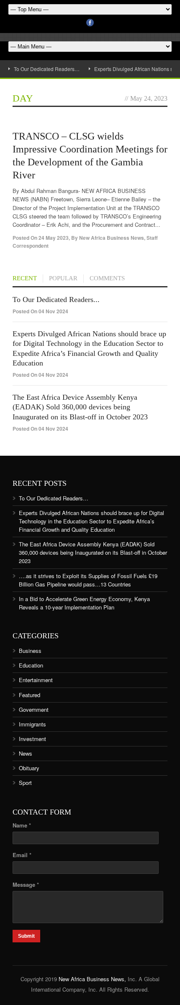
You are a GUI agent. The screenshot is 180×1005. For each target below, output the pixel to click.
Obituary (29, 768)
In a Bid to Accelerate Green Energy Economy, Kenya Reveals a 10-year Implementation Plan (84, 603)
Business (30, 651)
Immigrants (32, 724)
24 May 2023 (54, 237)
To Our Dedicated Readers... (56, 299)
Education (31, 665)
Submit (26, 936)
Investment (32, 739)
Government (34, 709)
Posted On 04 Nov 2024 (40, 311)
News (25, 753)
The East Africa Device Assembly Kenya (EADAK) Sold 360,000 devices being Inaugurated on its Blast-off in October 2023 (80, 407)
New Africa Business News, (92, 979)
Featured (29, 695)
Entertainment (36, 680)
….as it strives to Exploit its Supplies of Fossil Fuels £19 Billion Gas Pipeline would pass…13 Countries (88, 580)
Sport (25, 783)
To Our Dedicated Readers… (47, 68)
